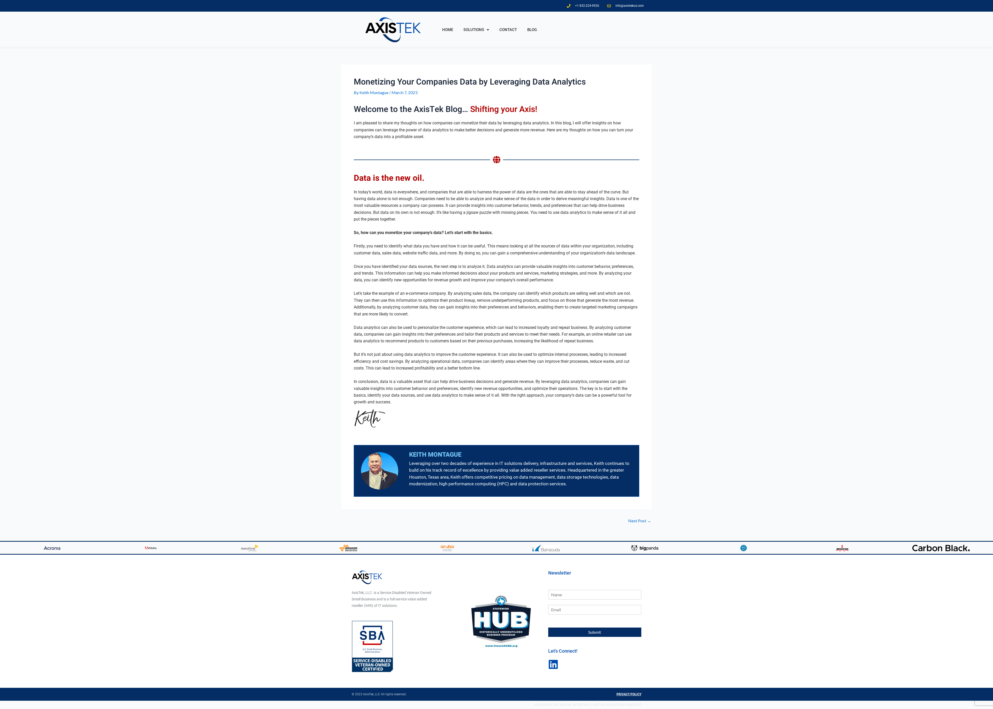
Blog (532, 29)
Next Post (639, 521)
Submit (594, 632)
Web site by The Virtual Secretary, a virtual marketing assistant (587, 705)
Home (447, 29)
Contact (508, 29)
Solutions (473, 29)
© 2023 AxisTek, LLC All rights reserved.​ (379, 694)
